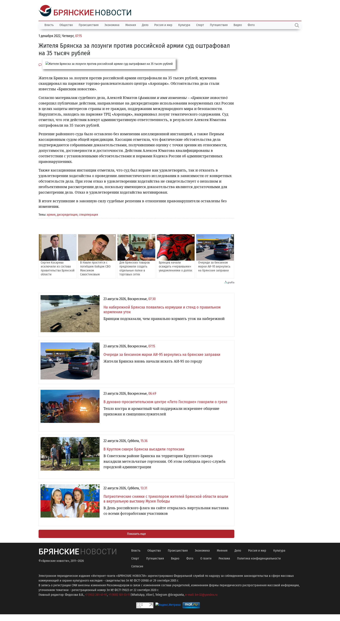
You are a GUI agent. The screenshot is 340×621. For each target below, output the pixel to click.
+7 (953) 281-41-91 (96, 594)
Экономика (111, 24)
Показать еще (136, 533)
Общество (66, 24)
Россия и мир (163, 24)
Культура (184, 24)
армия (51, 214)
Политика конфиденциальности (259, 558)
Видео (238, 24)
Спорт (200, 24)
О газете (206, 558)
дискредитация (67, 214)
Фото (251, 24)
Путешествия (219, 24)
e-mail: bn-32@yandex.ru (201, 594)
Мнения (130, 24)
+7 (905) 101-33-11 (119, 594)
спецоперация (88, 214)
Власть (49, 24)
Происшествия (89, 24)
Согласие (137, 566)
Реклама (224, 558)
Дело (145, 24)
